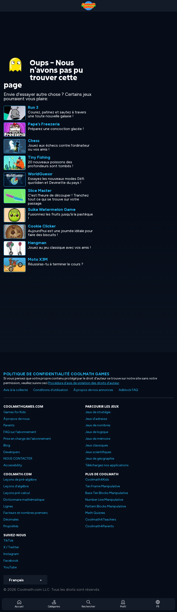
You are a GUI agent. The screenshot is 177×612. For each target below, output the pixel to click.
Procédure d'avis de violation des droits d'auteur (83, 383)
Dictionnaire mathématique (23, 500)
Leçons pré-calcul (16, 493)
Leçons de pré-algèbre (19, 480)
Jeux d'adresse (96, 419)
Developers (11, 452)
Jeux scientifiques (98, 452)
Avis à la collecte (15, 390)
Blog (6, 445)
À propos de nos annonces (93, 390)
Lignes (8, 506)
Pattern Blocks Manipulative (105, 506)
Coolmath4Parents (99, 526)
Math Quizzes (95, 513)
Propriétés (10, 526)
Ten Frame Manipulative (102, 486)
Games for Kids (14, 412)
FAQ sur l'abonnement (19, 432)
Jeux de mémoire (97, 439)
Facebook (10, 561)
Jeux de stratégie (97, 412)
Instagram (11, 554)
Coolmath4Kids (97, 480)
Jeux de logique (96, 432)
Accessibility (12, 465)
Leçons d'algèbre (16, 486)
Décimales (11, 519)
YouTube (10, 567)
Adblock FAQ (128, 390)
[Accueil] (88, 5)
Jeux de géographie (99, 459)
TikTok (8, 540)
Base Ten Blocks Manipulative (106, 493)
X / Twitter (11, 547)
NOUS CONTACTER (17, 459)
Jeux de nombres (97, 425)
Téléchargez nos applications (107, 465)
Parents (9, 425)
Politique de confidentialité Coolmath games (56, 374)
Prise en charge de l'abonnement (27, 439)
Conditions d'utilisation (50, 390)
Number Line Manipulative (104, 500)
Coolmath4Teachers (100, 519)
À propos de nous (16, 419)
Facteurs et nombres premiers (25, 513)
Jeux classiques (96, 445)
